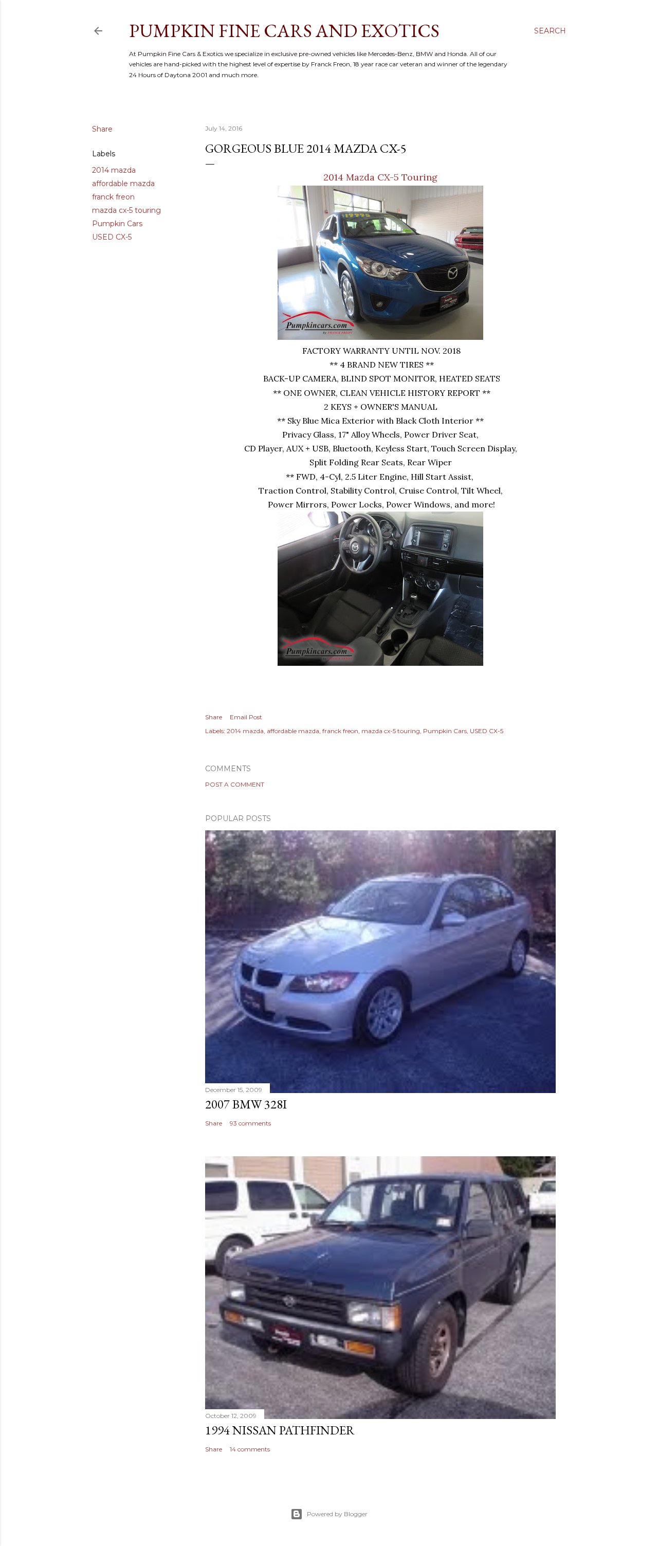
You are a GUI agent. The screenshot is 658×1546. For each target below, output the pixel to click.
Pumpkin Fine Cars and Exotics (284, 31)
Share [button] (102, 129)
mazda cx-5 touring (126, 210)
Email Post (246, 717)
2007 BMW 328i (246, 1104)
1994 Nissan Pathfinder (280, 1430)
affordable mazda (123, 183)
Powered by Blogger (337, 1514)
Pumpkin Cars (117, 223)
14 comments (250, 1449)
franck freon (113, 197)
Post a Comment (234, 784)
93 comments (250, 1123)
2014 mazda (114, 170)
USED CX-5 (112, 237)
